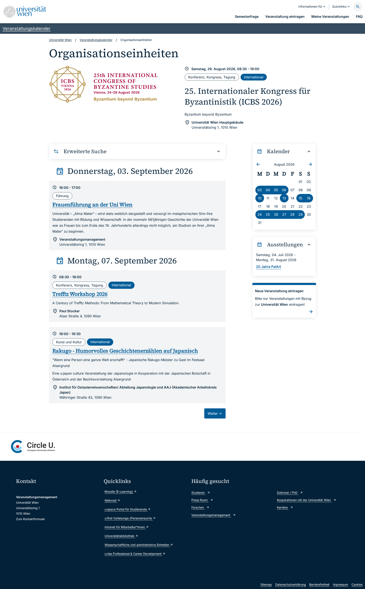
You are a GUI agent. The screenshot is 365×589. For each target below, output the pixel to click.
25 (268, 214)
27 (284, 214)
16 (309, 198)
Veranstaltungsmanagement (211, 515)
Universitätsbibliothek (120, 536)
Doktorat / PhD (287, 492)
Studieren (198, 492)
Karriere (283, 507)
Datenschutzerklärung (290, 584)
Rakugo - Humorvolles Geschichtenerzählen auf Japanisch (125, 350)
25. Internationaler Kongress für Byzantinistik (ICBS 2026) (248, 96)
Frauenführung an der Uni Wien (92, 204)
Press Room (199, 500)
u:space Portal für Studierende (126, 509)
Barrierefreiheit (319, 584)
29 (300, 214)
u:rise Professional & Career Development (133, 553)
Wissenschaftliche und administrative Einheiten (137, 545)
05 (276, 190)
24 (259, 214)
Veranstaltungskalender (26, 28)
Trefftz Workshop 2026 (80, 293)
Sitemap (266, 584)
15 (300, 198)
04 (268, 190)
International (253, 77)
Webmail (111, 500)
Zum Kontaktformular (30, 519)
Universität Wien (60, 40)
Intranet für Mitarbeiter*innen (125, 527)
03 (259, 190)
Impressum (340, 584)
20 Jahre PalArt (268, 267)
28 (292, 214)
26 (276, 214)
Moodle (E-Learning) (119, 491)
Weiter (213, 413)
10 (259, 198)
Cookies (356, 584)
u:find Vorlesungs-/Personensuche (129, 518)
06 (284, 190)
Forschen (198, 507)
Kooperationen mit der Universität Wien (304, 500)
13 (284, 198)
